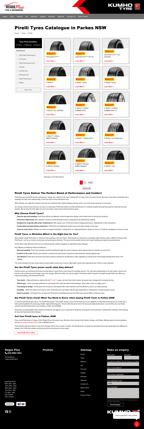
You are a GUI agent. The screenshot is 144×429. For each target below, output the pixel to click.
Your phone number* (123, 361)
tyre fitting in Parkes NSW (29, 322)
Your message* (112, 387)
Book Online (83, 17)
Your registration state (114, 381)
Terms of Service (113, 401)
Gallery (43, 17)
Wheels (20, 17)
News (83, 391)
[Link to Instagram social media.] (9, 411)
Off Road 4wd (24, 75)
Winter (21, 82)
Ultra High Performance (27, 55)
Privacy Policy (85, 395)
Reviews (51, 17)
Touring (21, 67)
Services (34, 17)
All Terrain (22, 59)
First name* (111, 355)
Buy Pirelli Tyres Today (26, 333)
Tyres (12, 17)
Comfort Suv (23, 71)
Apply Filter (28, 90)
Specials (61, 17)
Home (5, 17)
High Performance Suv (27, 63)
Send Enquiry (115, 405)
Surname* (127, 355)
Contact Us (71, 17)
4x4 (26, 17)
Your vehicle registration (115, 374)
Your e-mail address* (114, 368)
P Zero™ (54, 280)
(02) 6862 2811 (15, 353)
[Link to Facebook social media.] (6, 411)
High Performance (25, 79)
